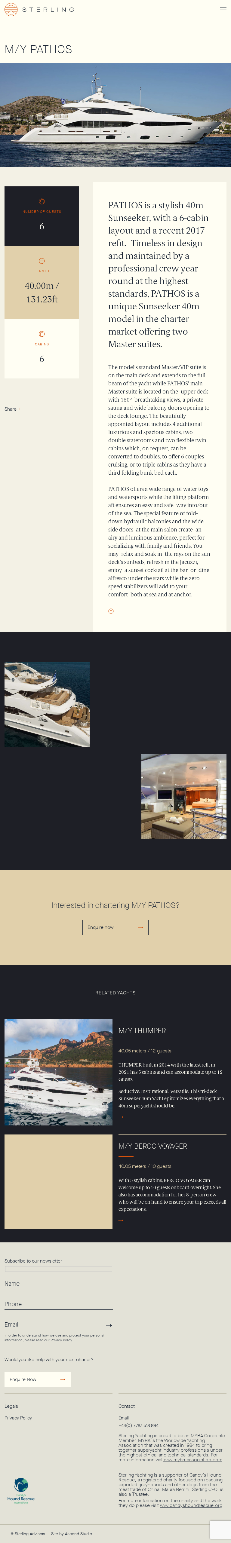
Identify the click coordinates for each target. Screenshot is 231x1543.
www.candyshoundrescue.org (191, 1505)
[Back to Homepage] (48, 10)
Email (124, 1418)
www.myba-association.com (192, 1459)
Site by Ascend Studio (71, 1534)
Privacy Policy (61, 1340)
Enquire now (101, 927)
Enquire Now (23, 1379)
